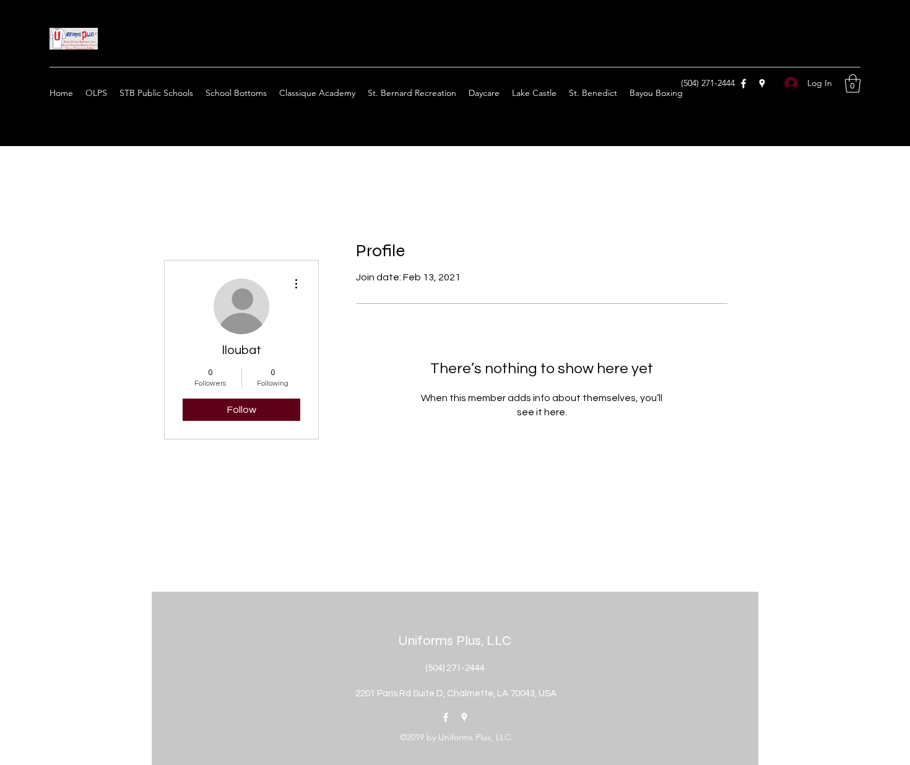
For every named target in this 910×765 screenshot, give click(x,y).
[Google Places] (762, 83)
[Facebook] (743, 83)
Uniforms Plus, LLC (454, 641)
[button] (852, 83)
